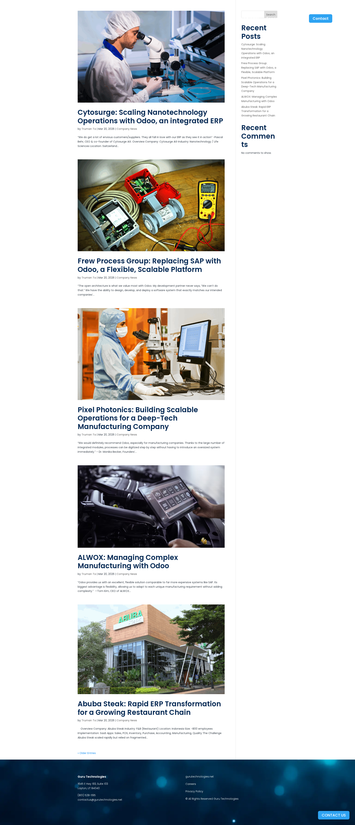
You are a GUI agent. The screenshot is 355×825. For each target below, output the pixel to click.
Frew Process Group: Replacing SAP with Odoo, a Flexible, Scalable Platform (149, 265)
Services (274, 19)
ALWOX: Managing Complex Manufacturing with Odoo (128, 562)
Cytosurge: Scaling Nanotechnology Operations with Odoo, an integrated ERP (150, 116)
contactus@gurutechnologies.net (100, 800)
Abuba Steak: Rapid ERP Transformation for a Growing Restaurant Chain (149, 708)
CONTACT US (334, 815)
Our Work (250, 18)
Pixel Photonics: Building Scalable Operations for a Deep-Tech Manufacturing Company (138, 418)
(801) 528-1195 (87, 795)
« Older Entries (87, 753)
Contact (321, 18)
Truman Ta (89, 129)
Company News (127, 129)
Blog (297, 18)
